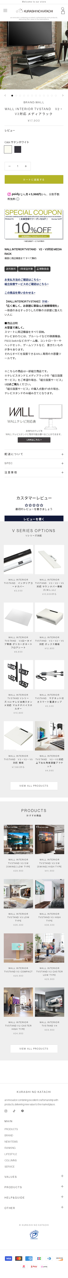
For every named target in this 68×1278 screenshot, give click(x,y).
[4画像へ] (24, 95)
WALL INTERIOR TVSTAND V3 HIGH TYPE (49, 917)
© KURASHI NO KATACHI (34, 1225)
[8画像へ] (40, 95)
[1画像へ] (12, 95)
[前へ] (5, 95)
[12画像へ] (56, 95)
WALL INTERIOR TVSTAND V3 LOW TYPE (18, 917)
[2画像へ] (16, 95)
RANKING (10, 1147)
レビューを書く (34, 519)
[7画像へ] (36, 95)
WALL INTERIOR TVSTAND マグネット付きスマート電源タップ (49, 698)
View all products (34, 786)
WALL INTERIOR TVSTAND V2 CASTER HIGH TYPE (18, 1025)
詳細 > (45, 301)
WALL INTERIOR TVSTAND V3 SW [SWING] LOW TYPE (18, 863)
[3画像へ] (20, 95)
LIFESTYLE (11, 1154)
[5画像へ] (28, 95)
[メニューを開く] (5, 10)
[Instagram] (6, 1111)
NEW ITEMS (11, 1141)
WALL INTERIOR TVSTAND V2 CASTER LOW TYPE (49, 971)
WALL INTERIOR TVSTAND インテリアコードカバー (18, 583)
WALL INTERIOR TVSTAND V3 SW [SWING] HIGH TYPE (49, 863)
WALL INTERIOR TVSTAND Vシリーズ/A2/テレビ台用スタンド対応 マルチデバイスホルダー (18, 702)
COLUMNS (11, 1160)
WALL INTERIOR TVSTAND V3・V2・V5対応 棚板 (18, 759)
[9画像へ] (44, 95)
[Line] (22, 1111)
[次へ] (62, 95)
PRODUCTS (11, 1129)
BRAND (9, 1135)
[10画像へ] (48, 95)
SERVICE (10, 1166)
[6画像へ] (32, 95)
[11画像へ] (52, 95)
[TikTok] (14, 1111)
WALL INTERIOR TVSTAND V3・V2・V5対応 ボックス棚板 (49, 640)
